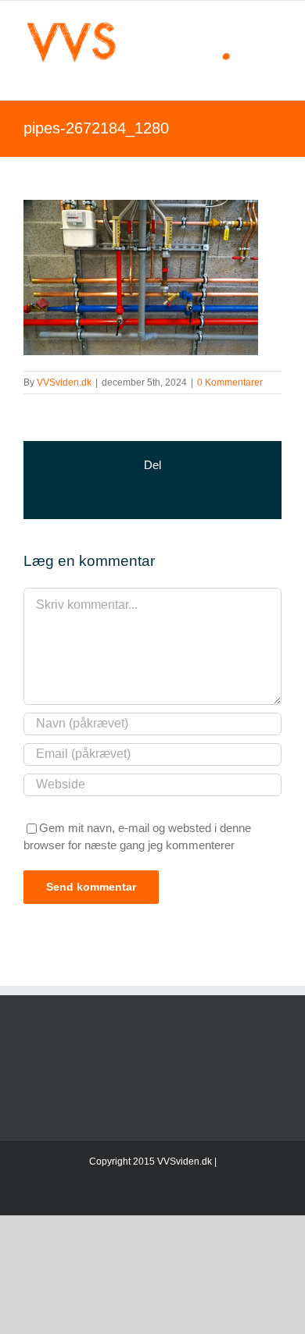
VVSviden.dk (64, 382)
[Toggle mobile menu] (275, 76)
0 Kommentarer (230, 382)
